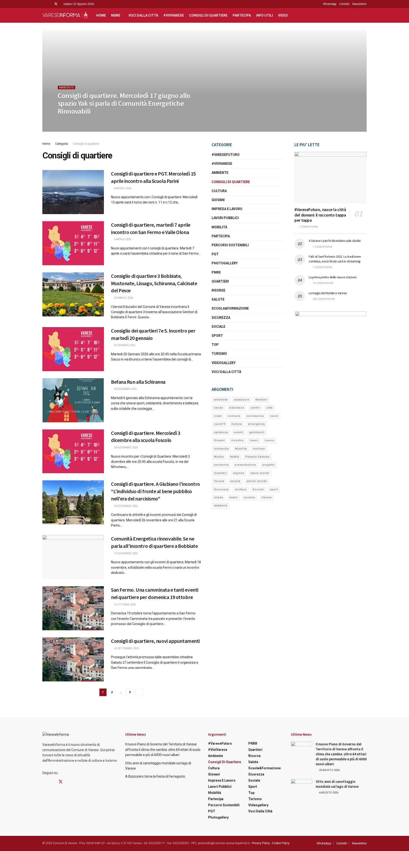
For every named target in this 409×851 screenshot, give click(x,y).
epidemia (221, 432)
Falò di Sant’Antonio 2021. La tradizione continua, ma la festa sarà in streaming (335, 258)
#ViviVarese (173, 15)
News (115, 15)
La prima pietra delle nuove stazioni (332, 277)
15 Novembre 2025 (125, 553)
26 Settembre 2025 (126, 648)
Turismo (219, 354)
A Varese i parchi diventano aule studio (335, 241)
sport (274, 489)
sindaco (241, 489)
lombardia (221, 448)
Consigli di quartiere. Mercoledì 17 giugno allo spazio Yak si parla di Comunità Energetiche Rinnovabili (124, 103)
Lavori (254, 440)
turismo (249, 497)
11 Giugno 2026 (70, 120)
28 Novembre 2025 (125, 447)
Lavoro (269, 440)
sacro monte (260, 473)
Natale (234, 456)
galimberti (256, 432)
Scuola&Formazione (230, 308)
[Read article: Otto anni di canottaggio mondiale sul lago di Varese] (301, 786)
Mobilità (219, 227)
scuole (235, 481)
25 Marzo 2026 (123, 297)
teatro (233, 497)
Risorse (218, 290)
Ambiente (66, 87)
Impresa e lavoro (227, 209)
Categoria (61, 143)
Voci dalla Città (143, 15)
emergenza (256, 424)
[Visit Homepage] (65, 15)
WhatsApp (329, 4)
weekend (220, 505)
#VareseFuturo (226, 155)
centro (255, 407)
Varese (267, 497)
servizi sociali (257, 481)
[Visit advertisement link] (330, 341)
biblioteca (236, 407)
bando (218, 407)
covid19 (219, 424)
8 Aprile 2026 (122, 188)
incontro (237, 440)
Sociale (218, 327)
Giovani (218, 200)
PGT (215, 254)
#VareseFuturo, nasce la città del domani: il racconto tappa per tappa (320, 215)
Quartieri (220, 281)
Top (215, 345)
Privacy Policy (261, 843)
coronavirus (255, 416)
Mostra (219, 456)
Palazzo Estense (257, 456)
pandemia (221, 464)
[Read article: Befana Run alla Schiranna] (73, 400)
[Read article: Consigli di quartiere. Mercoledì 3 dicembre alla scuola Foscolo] (73, 451)
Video (283, 15)
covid (274, 416)
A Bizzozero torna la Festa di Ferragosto (155, 776)
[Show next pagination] (139, 692)
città (269, 407)
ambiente (221, 399)
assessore (241, 399)
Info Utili (264, 15)
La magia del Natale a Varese (328, 293)
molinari (259, 448)
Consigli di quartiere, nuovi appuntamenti (155, 641)
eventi (238, 432)
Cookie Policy (280, 843)
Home (101, 15)
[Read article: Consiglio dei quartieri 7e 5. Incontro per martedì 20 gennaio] (73, 349)
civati (218, 416)
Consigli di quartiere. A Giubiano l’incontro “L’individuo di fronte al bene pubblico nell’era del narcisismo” (155, 491)
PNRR (216, 272)
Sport (217, 336)
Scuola (219, 481)
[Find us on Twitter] (56, 4)
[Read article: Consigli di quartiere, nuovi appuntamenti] (73, 659)
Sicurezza (221, 318)
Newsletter (359, 4)
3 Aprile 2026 (122, 239)
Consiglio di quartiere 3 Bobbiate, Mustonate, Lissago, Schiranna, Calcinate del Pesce (154, 283)
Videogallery (224, 363)
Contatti (344, 4)
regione (239, 473)
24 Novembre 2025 (125, 506)
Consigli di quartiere (208, 15)
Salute (218, 299)
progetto (268, 464)
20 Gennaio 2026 (124, 345)
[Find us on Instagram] (49, 4)
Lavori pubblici (225, 218)
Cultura (219, 191)
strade (218, 497)
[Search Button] (365, 15)
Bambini (261, 399)
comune (234, 416)
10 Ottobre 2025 (124, 604)
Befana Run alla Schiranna (138, 381)
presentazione (245, 464)
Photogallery (225, 263)
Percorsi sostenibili (230, 245)
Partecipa (242, 15)
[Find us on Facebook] (43, 4)
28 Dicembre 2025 (125, 389)
